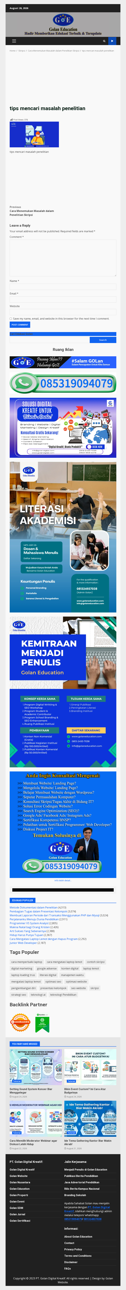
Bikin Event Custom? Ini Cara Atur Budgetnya (90, 1067)
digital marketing (21, 968)
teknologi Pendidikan (63, 994)
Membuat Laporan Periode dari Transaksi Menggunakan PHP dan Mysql (54, 915)
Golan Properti (19, 1195)
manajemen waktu (72, 975)
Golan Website (19, 1176)
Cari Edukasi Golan (21, 333)
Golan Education (20, 1188)
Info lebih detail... (63, 880)
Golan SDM (16, 1208)
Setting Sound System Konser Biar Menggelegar (36, 1067)
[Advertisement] (63, 81)
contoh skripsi (96, 962)
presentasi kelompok (53, 988)
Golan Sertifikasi (20, 1220)
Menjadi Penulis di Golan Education (85, 1169)
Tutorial (17, 1081)
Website (15, 306)
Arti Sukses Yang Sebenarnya (28, 931)
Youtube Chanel (112, 41)
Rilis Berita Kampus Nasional (81, 1188)
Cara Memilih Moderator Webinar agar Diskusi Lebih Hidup (36, 1119)
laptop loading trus (23, 975)
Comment (17, 237)
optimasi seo (53, 981)
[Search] (104, 41)
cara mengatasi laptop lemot (64, 962)
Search (103, 339)
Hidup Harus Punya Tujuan (26, 935)
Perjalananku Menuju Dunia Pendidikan (34, 919)
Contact (69, 1243)
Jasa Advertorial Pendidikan (81, 1182)
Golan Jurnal (17, 1214)
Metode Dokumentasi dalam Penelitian (33, 907)
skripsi (95, 988)
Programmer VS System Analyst (29, 923)
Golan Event (17, 1201)
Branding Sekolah (75, 1195)
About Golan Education (78, 1236)
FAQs (67, 1268)
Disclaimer (71, 1262)
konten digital (69, 968)
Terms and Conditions (78, 1255)
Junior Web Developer (23, 943)
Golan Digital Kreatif (22, 1169)
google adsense (47, 968)
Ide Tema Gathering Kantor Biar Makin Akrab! (90, 1119)
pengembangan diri (23, 988)
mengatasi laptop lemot (26, 981)
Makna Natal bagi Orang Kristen (30, 927)
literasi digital (48, 975)
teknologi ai (38, 994)
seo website (78, 988)
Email (14, 293)
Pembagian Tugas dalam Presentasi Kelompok (38, 911)
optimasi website (76, 981)
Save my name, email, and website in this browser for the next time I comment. (61, 318)
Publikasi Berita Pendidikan (81, 1176)
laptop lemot (91, 968)
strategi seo (18, 994)
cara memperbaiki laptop (26, 962)
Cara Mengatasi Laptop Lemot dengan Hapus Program (44, 939)
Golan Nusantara (20, 1182)
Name (14, 281)
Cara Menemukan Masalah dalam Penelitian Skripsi (32, 211)
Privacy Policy (73, 1249)
